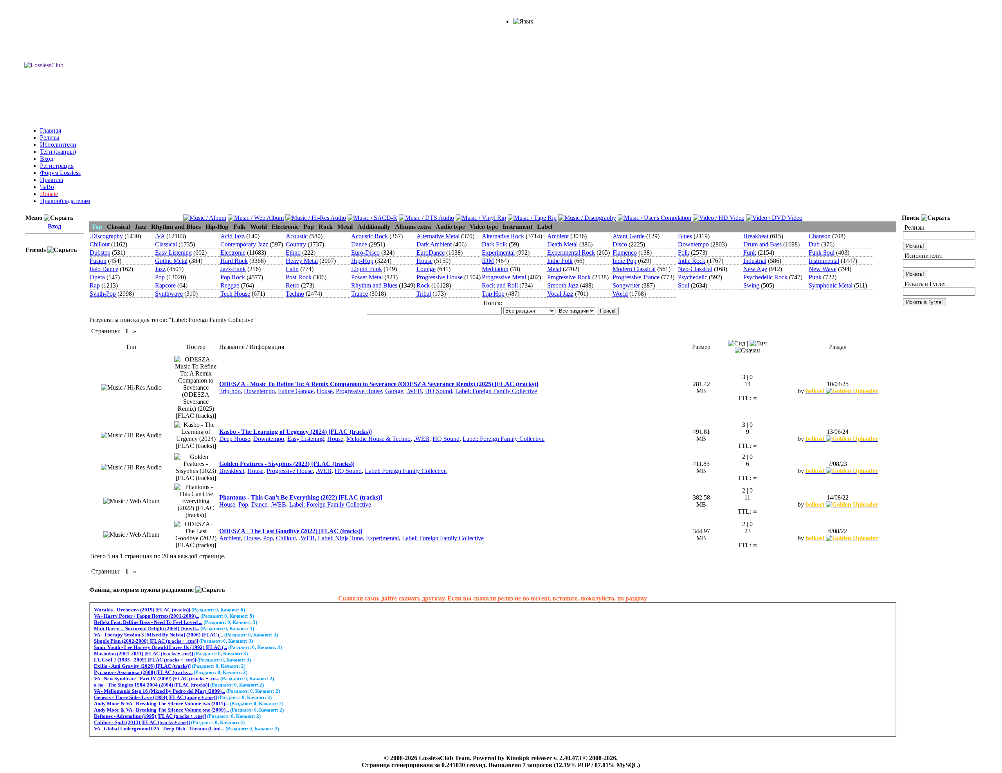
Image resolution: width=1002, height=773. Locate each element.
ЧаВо (47, 186)
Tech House (235, 293)
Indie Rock (691, 260)
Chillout (100, 244)
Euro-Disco (365, 252)
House (424, 260)
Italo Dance (104, 269)
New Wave (822, 269)
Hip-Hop (362, 260)
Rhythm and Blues (374, 285)
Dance (359, 244)
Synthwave (169, 293)
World (620, 293)
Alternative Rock (503, 236)
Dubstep (100, 252)
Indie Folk (560, 260)
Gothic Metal (171, 260)
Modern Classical (634, 269)
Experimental (498, 252)
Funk (749, 252)
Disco (620, 244)
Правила (51, 179)
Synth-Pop (103, 293)
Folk (683, 252)
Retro (292, 285)
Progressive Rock (569, 277)
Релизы (49, 137)
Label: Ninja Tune (340, 538)
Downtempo (693, 244)
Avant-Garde (629, 236)
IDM (488, 260)
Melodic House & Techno (378, 438)
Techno (295, 293)
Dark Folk (494, 244)
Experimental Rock (571, 252)
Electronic (232, 252)
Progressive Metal (504, 277)
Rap (95, 285)
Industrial (754, 260)
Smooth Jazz (562, 285)
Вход (46, 158)
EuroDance (430, 252)
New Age (755, 269)
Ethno (293, 252)
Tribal (423, 293)
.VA (160, 236)
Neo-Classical (695, 269)
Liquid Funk (366, 269)
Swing (751, 285)
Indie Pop (624, 260)
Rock (423, 285)
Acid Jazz (232, 236)
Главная (50, 130)
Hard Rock (234, 260)
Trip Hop (493, 293)
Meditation (495, 269)
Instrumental (824, 260)
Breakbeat (755, 236)
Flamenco (625, 252)
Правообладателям (65, 201)
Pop (160, 277)
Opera (97, 277)
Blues (685, 236)
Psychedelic (692, 277)
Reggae (229, 285)
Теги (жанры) (58, 151)
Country (296, 244)
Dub (814, 244)
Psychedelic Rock (765, 277)
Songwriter (626, 285)
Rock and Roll (500, 285)
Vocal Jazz (560, 293)
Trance (359, 293)
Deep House (234, 438)
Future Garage (296, 391)
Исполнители (58, 144)
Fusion (98, 260)
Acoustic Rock (369, 236)
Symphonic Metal (830, 285)
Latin (292, 269)
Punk (815, 277)
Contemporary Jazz (244, 244)
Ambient (558, 236)
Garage (394, 391)
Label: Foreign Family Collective (496, 391)
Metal (554, 269)
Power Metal (367, 277)
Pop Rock (232, 277)
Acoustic (297, 236)
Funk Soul (821, 252)
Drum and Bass (762, 244)
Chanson (820, 236)
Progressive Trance (636, 277)
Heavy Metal (302, 260)
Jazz (160, 269)
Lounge (426, 269)
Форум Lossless (60, 172)
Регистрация (57, 165)
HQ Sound (438, 391)
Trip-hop (230, 391)
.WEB (414, 391)
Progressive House (439, 277)
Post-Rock (299, 277)
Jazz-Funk (233, 269)
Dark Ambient (434, 244)
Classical (166, 244)
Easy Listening (173, 252)
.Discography (106, 236)
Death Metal (562, 244)
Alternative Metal (438, 236)
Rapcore (165, 285)
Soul (683, 285)
